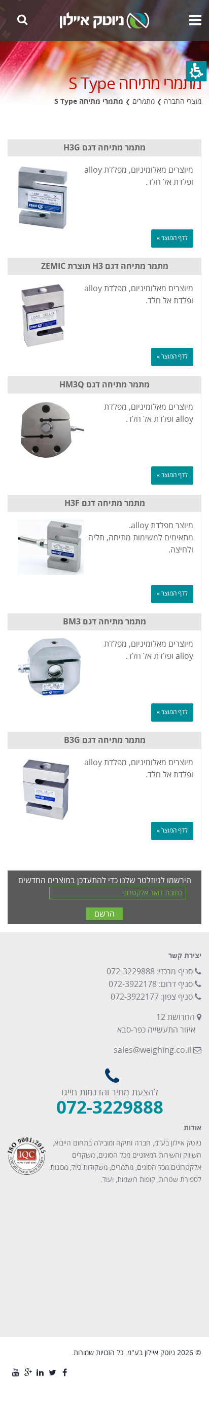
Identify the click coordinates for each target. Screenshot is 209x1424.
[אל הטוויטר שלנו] (51, 1372)
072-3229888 (131, 972)
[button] (196, 71)
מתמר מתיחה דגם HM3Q (104, 385)
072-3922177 (135, 997)
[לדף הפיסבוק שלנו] (63, 1372)
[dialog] (104, 102)
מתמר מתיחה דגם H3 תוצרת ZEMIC (104, 266)
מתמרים (143, 101)
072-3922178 (133, 984)
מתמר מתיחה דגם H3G (104, 148)
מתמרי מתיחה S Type (88, 101)
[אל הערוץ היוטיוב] (15, 1372)
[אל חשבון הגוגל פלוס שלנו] (27, 1372)
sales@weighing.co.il (152, 1050)
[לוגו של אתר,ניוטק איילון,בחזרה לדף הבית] (104, 20)
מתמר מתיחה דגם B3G (105, 740)
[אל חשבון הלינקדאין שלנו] (39, 1372)
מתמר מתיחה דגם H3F (104, 503)
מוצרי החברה (182, 101)
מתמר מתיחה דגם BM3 (104, 622)
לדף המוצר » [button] (172, 238)
